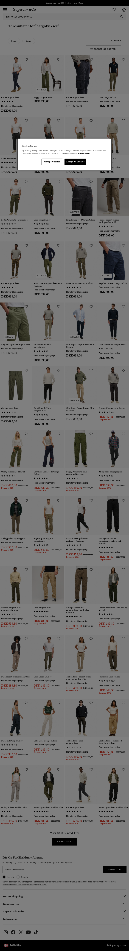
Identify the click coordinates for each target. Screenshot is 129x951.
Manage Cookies (52, 162)
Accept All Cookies (75, 162)
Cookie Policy (84, 153)
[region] (64, 154)
